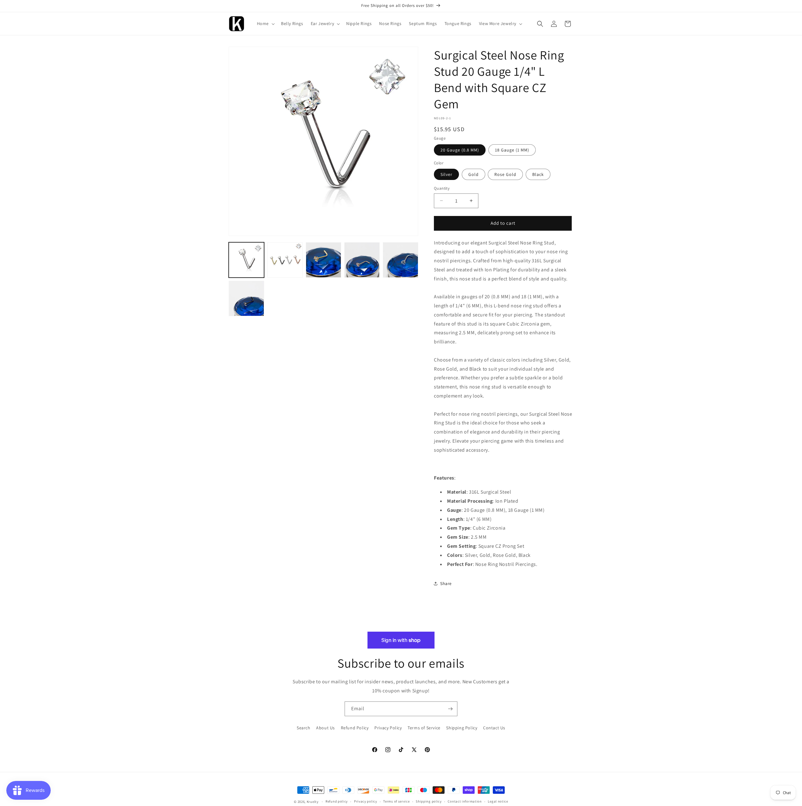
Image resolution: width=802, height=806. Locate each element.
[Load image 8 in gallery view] (400, 260)
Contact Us (494, 728)
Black (538, 174)
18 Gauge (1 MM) (512, 150)
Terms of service (396, 801)
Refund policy (336, 801)
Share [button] (446, 583)
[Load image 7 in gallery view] (362, 260)
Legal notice (498, 801)
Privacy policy (365, 801)
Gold (473, 174)
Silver (446, 174)
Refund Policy (355, 728)
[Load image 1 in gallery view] (246, 260)
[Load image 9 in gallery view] (246, 298)
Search (303, 728)
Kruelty (313, 801)
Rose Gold (505, 174)
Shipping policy (429, 801)
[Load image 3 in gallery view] (323, 260)
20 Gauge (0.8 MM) (459, 150)
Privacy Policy (388, 728)
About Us (325, 728)
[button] (265, 23)
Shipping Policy (461, 728)
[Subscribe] (450, 708)
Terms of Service (424, 728)
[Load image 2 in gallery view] (285, 260)
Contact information (465, 801)
